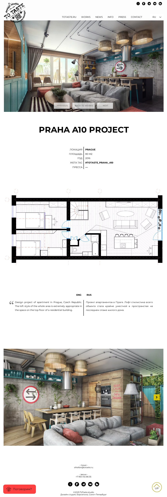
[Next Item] (157, 397)
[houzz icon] (160, 3)
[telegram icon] (149, 3)
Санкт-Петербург (97, 494)
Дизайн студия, (69, 494)
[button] (106, 167)
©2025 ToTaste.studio (83, 492)
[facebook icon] (143, 3)
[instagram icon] (138, 3)
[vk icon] (154, 3)
